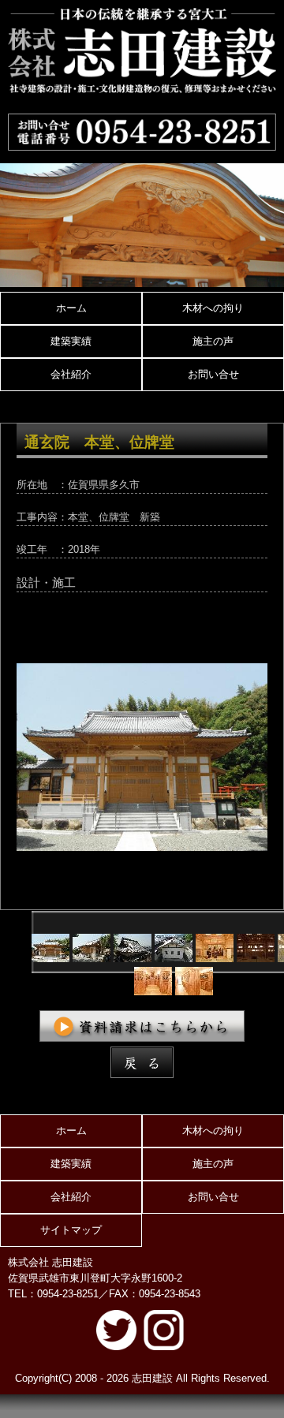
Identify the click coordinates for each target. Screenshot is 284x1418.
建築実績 (71, 341)
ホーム (71, 308)
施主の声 (213, 341)
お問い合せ (213, 374)
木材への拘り (213, 308)
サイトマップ (71, 1230)
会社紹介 (71, 374)
